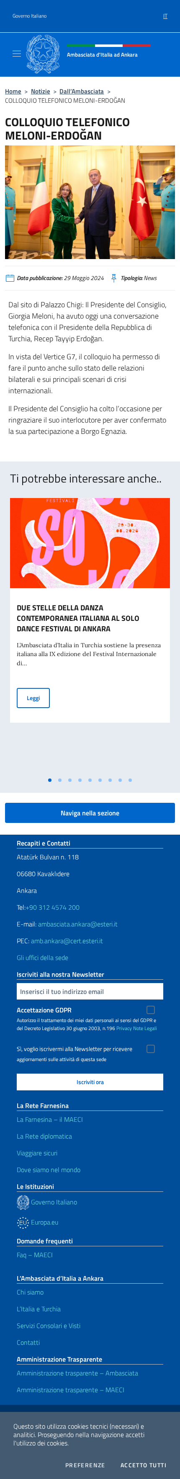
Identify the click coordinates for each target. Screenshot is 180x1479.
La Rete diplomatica (44, 1136)
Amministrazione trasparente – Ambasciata (77, 1373)
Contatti (28, 1342)
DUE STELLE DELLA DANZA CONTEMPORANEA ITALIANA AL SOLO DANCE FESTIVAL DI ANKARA (78, 618)
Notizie (40, 91)
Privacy (124, 1028)
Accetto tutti (144, 1465)
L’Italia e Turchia (39, 1309)
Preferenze (85, 1465)
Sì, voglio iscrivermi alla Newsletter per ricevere (74, 1048)
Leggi (38, 697)
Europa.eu (43, 1222)
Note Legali (145, 1028)
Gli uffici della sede (42, 957)
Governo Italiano (29, 16)
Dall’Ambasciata (81, 91)
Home (13, 91)
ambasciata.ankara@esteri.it (78, 924)
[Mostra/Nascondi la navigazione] (17, 54)
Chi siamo (30, 1292)
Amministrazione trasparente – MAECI (70, 1390)
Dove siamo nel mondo (48, 1170)
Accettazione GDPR (44, 1010)
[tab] (49, 780)
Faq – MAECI (35, 1255)
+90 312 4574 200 (53, 907)
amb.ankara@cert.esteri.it (67, 941)
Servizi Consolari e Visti (48, 1326)
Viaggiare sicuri (37, 1153)
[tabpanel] (90, 635)
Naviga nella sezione (90, 813)
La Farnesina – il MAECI (50, 1119)
